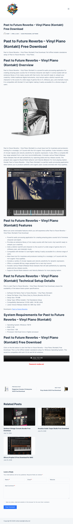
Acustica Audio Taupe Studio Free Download (53, 428)
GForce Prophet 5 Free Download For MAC (18, 457)
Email (30, 479)
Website (52, 479)
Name (7, 479)
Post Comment (10, 507)
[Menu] (68, 9)
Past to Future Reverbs (19, 309)
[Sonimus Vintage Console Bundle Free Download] (19, 417)
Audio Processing (26, 33)
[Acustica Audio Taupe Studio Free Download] (53, 417)
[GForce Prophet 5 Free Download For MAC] (19, 446)
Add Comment (10, 486)
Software (35, 33)
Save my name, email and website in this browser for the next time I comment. (28, 502)
